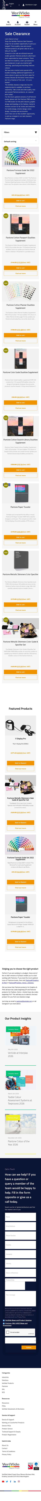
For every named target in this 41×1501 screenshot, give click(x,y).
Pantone (5, 1386)
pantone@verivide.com (24, 1001)
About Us (5, 1445)
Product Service (7, 1428)
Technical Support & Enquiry (11, 1431)
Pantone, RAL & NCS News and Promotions (15, 1324)
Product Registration (9, 1434)
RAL (3, 1389)
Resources (5, 1403)
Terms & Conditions (8, 1451)
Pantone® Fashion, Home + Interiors (21, 983)
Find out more (21, 206)
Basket (27, 24)
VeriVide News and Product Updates (18, 1320)
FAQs (4, 1406)
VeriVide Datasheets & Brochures (13, 1409)
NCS (3, 1392)
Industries (5, 1377)
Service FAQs (6, 1425)
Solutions (5, 1380)
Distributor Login (31, 5)
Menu (35, 24)
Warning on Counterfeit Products (13, 1422)
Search (8, 24)
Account (18, 24)
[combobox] (20, 140)
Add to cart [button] (20, 200)
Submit (28, 1347)
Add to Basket (20, 763)
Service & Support (8, 1419)
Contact (4, 1448)
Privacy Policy (6, 1454)
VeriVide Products (8, 1383)
